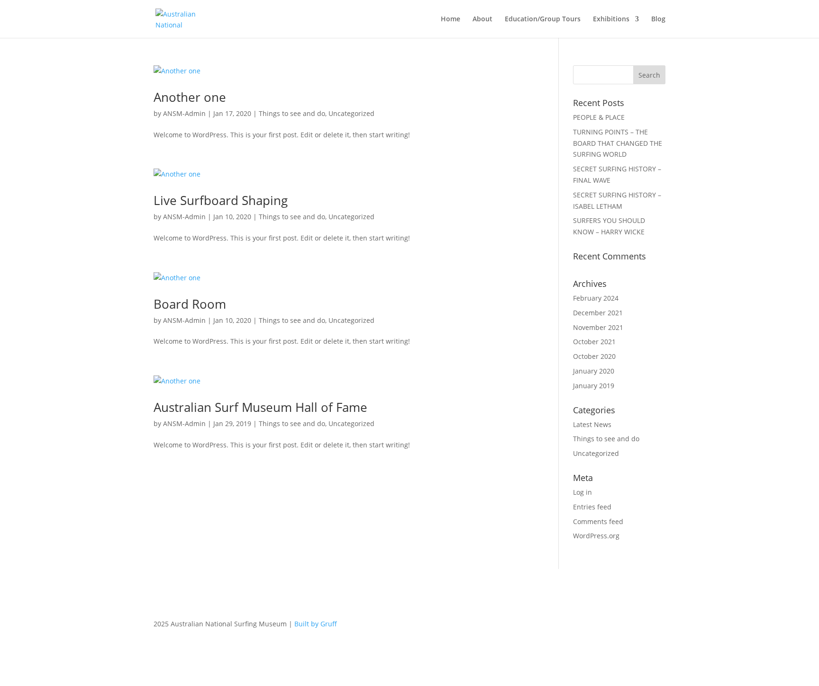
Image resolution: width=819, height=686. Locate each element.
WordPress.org (596, 535)
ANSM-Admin (184, 113)
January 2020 (593, 370)
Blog (658, 19)
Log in (582, 492)
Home (450, 19)
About (482, 19)
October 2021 (594, 341)
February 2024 (596, 298)
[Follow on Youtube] (657, 625)
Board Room (190, 303)
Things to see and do (292, 113)
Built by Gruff (315, 623)
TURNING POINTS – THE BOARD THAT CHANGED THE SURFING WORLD (617, 143)
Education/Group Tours (543, 19)
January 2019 (593, 385)
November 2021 (598, 327)
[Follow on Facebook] (620, 625)
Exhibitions (611, 19)
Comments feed (598, 521)
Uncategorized (351, 113)
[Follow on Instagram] (638, 625)
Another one (190, 97)
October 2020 (594, 356)
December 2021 (598, 312)
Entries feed (592, 506)
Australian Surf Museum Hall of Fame (260, 407)
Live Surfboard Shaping (221, 200)
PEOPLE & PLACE (599, 117)
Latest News (592, 424)
